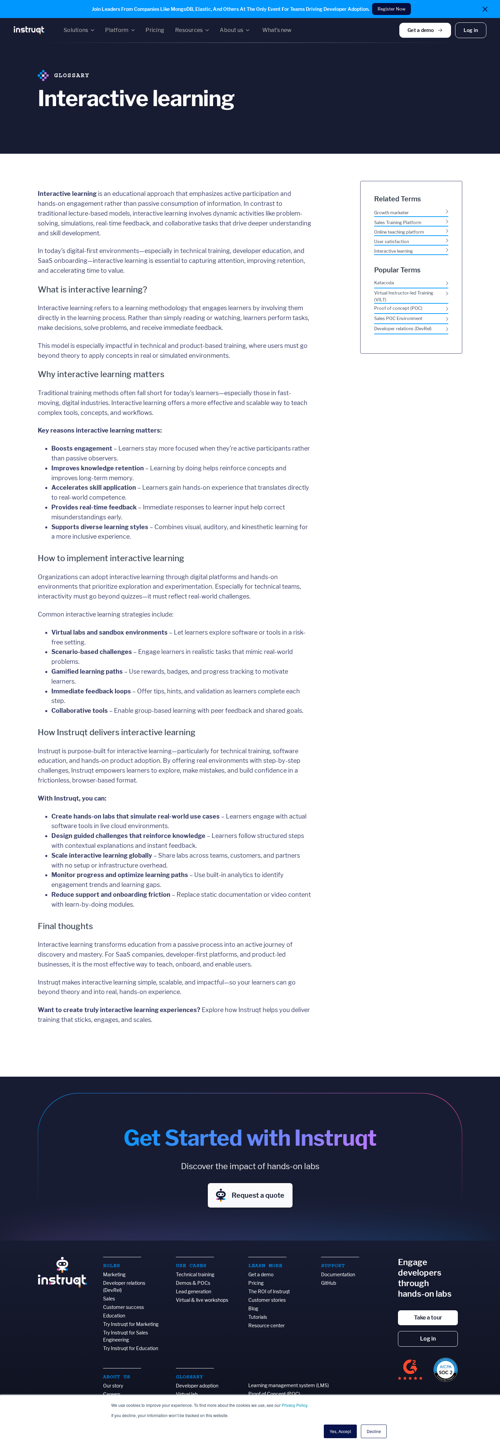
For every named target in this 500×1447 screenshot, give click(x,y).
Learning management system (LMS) (288, 1385)
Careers (111, 1394)
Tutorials (257, 1317)
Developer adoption (197, 1386)
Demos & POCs (193, 1283)
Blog (253, 1308)
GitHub (328, 1283)
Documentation (338, 1274)
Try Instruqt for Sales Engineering (125, 1336)
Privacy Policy (294, 1405)
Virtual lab (187, 1394)
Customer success (123, 1307)
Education (114, 1315)
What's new (276, 30)
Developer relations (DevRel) (124, 1286)
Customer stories (267, 1300)
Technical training (195, 1274)
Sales (109, 1298)
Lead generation (193, 1291)
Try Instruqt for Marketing (131, 1324)
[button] (79, 30)
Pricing (256, 1283)
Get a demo (260, 1274)
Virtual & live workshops (202, 1300)
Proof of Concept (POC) (274, 1394)
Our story (113, 1386)
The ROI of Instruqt (269, 1291)
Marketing (114, 1274)
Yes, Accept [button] (340, 1431)
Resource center (266, 1325)
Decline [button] (374, 1431)
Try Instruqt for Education (130, 1348)
